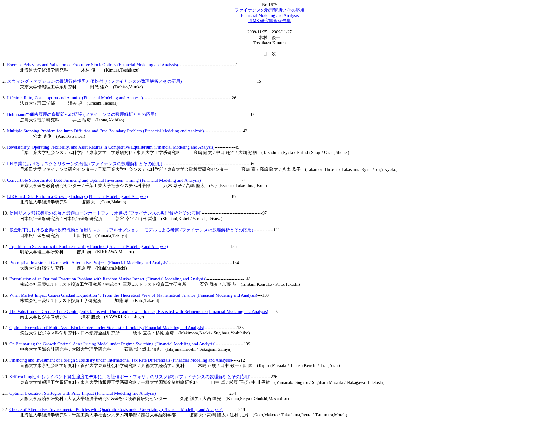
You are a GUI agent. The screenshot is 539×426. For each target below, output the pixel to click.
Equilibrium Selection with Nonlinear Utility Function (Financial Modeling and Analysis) (88, 246)
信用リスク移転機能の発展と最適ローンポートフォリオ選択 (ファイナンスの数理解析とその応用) (105, 213)
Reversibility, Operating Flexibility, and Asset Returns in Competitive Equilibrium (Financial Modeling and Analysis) (111, 147)
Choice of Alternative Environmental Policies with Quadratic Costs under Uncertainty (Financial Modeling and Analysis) (116, 409)
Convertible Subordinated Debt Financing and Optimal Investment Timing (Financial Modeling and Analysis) (104, 180)
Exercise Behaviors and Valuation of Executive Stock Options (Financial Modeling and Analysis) (92, 64)
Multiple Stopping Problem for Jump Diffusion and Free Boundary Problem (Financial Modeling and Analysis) (105, 131)
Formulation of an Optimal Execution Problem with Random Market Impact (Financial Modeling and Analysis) (107, 279)
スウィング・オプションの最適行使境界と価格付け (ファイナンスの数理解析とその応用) (94, 81)
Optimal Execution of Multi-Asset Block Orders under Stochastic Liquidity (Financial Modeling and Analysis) (106, 327)
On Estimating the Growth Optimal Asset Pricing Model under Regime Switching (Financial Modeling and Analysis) (112, 344)
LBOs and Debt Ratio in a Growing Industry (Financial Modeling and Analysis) (77, 196)
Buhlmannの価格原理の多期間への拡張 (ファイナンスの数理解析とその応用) (81, 114)
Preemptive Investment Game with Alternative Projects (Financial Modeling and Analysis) (88, 262)
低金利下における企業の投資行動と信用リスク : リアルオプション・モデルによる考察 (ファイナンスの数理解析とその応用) (131, 230)
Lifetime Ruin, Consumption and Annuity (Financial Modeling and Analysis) (75, 98)
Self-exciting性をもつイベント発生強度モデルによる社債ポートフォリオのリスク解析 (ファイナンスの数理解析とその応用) (129, 376)
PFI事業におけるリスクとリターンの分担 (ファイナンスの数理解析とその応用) (84, 163)
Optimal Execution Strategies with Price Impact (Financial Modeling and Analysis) (82, 393)
